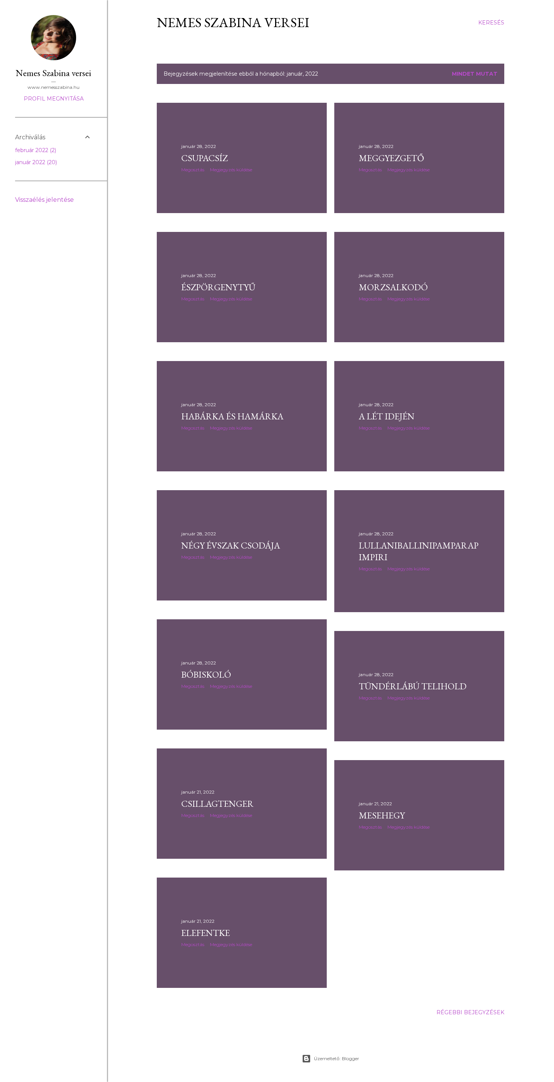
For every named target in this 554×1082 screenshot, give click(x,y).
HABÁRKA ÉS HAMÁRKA (232, 416)
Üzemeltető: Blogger (336, 1058)
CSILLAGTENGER (217, 803)
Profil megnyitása (54, 98)
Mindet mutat (474, 73)
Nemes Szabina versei (233, 22)
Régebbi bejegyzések (470, 1012)
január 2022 (35, 162)
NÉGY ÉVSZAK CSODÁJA (230, 545)
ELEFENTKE (205, 933)
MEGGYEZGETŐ (391, 158)
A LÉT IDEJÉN (387, 416)
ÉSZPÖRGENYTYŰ (218, 287)
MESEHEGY (382, 815)
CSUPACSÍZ (204, 158)
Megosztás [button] (192, 169)
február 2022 (35, 150)
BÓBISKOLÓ (206, 674)
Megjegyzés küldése (231, 169)
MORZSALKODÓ (393, 287)
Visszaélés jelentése (44, 199)
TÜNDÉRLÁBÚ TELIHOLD (413, 686)
